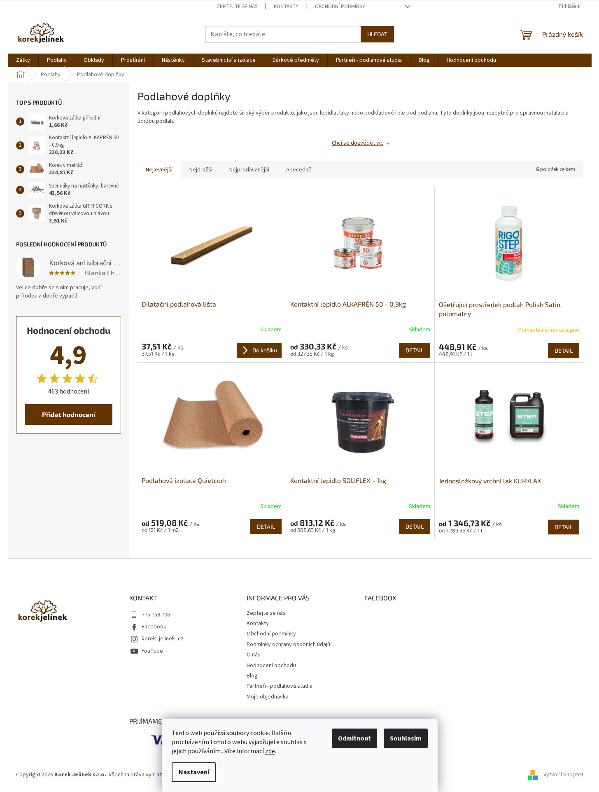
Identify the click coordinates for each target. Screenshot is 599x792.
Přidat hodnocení (68, 414)
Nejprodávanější (249, 170)
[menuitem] (23, 60)
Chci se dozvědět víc (357, 143)
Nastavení (194, 772)
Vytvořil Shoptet (563, 775)
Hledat (377, 33)
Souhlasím (406, 738)
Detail (415, 350)
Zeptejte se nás (237, 6)
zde (270, 751)
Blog (252, 676)
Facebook (154, 627)
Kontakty (286, 6)
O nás (254, 655)
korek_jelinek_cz (163, 639)
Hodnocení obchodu (271, 665)
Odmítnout (354, 738)
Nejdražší (200, 170)
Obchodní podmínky (340, 6)
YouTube (152, 651)
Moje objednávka (268, 697)
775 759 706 (156, 615)
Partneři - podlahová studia (279, 686)
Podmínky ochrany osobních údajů (288, 644)
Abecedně (299, 170)
